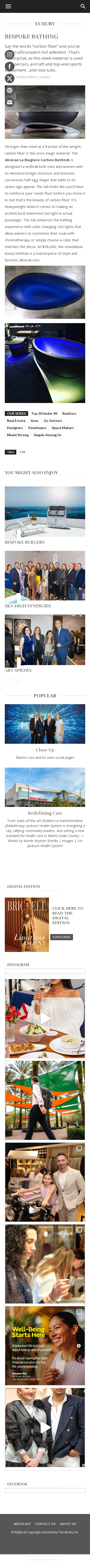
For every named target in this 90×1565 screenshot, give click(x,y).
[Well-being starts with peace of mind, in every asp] (45, 1345)
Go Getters (53, 420)
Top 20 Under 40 (44, 413)
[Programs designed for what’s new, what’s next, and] (45, 1100)
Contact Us (45, 1524)
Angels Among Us (47, 435)
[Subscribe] (61, 937)
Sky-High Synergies (28, 606)
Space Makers (63, 428)
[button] (8, 6)
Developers (37, 428)
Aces (34, 420)
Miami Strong (18, 435)
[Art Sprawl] (45, 641)
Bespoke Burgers (25, 542)
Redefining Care (45, 813)
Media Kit (22, 1524)
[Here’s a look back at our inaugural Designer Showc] (45, 1427)
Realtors (69, 413)
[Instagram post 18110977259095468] (45, 1182)
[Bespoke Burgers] (45, 513)
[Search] (83, 6)
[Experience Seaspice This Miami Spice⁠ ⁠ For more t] (45, 1018)
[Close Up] (45, 724)
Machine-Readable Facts (45, 1559)
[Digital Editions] (27, 951)
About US (68, 1524)
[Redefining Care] (45, 787)
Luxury (45, 77)
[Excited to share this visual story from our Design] (45, 1263)
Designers (15, 428)
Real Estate (16, 420)
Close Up (45, 750)
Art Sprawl (18, 670)
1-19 (22, 452)
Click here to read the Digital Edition (67, 915)
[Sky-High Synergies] (45, 577)
